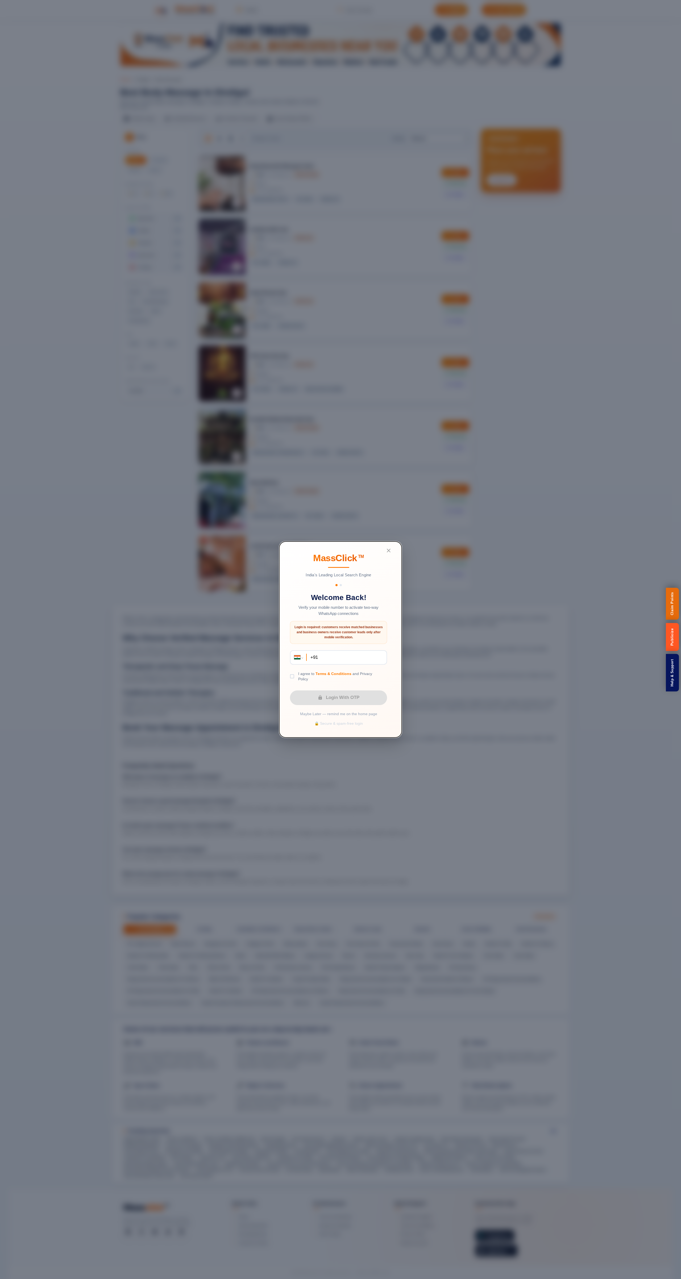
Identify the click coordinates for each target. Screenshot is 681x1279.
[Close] (388, 550)
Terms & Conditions (333, 674)
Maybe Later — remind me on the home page (338, 714)
